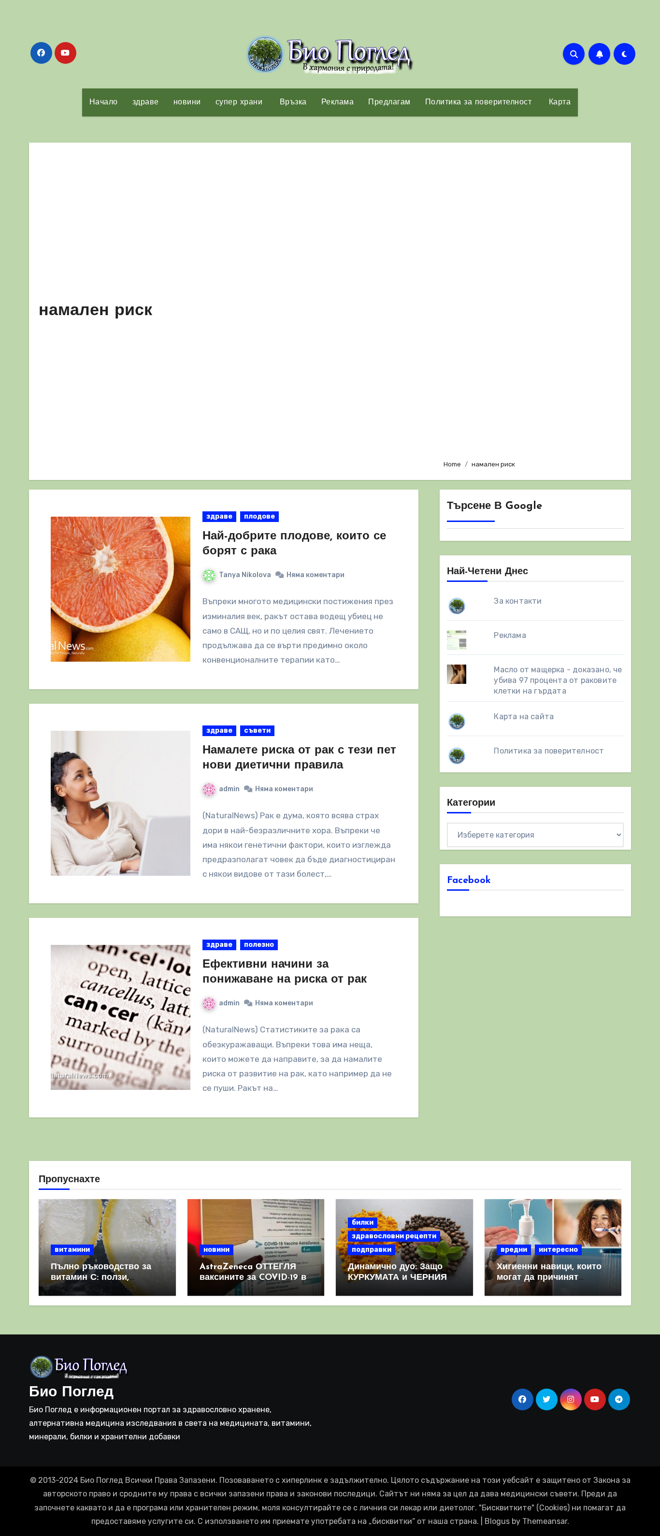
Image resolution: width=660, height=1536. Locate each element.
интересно (558, 1250)
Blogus (497, 1521)
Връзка (292, 102)
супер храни (239, 102)
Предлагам (389, 102)
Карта (558, 102)
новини (187, 102)
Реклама (337, 102)
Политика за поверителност (478, 102)
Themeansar (544, 1521)
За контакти (518, 601)
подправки (371, 1250)
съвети (257, 730)
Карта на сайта (524, 716)
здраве (145, 102)
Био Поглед (71, 1392)
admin (229, 789)
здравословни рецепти (394, 1236)
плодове (259, 516)
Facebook (469, 880)
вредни (514, 1250)
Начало (103, 102)
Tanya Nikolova (245, 575)
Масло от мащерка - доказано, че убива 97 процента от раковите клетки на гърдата (558, 680)
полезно (259, 945)
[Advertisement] (530, 302)
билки (362, 1222)
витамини (72, 1250)
